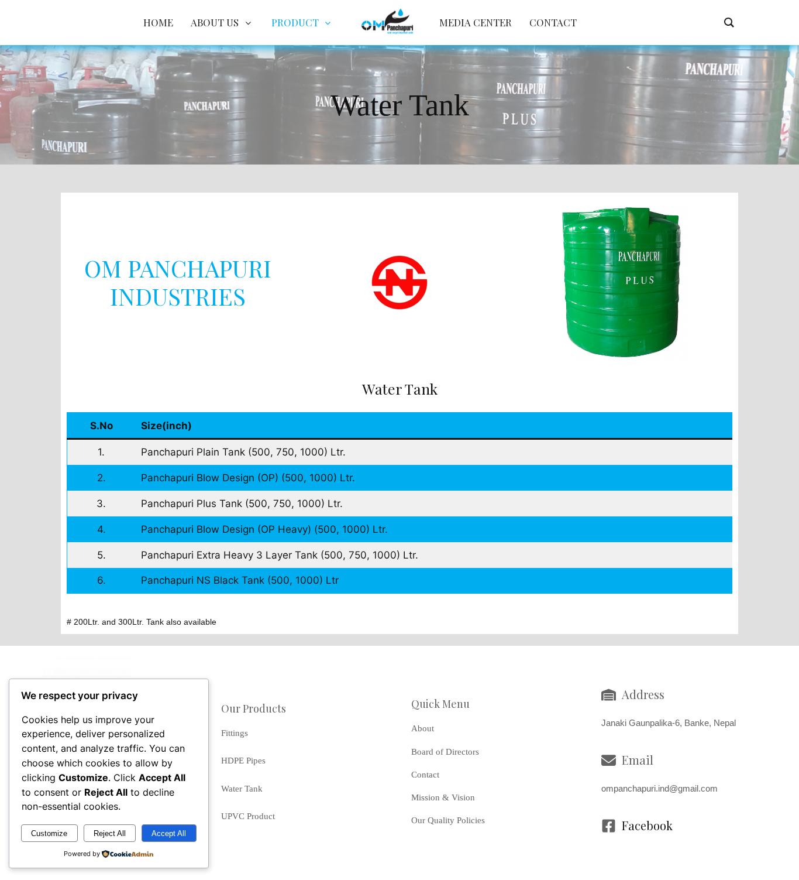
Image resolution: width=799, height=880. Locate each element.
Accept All (168, 833)
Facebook (647, 825)
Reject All (110, 833)
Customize (49, 833)
